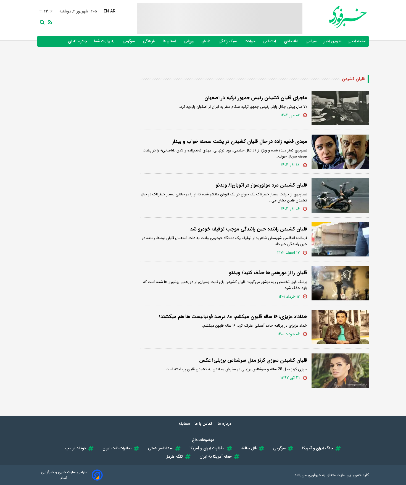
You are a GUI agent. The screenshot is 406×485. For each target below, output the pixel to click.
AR (112, 11)
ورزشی (189, 41)
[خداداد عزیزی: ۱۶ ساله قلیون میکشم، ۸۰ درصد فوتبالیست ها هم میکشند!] (340, 327)
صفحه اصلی (357, 41)
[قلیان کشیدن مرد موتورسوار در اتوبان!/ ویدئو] (340, 195)
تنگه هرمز (175, 456)
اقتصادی (291, 41)
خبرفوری (314, 475)
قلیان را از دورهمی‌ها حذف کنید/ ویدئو (268, 273)
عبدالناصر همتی (160, 448)
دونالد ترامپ (75, 448)
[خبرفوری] (334, 17)
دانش (206, 41)
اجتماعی (270, 41)
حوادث (250, 41)
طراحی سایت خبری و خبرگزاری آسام (64, 475)
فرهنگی (149, 41)
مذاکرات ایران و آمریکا (207, 448)
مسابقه (184, 424)
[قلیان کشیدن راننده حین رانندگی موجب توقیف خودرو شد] (340, 239)
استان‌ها (170, 41)
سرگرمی (129, 41)
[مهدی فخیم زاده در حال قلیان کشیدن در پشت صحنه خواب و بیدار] (340, 152)
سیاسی (311, 41)
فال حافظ (249, 448)
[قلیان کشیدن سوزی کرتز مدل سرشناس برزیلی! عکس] (340, 370)
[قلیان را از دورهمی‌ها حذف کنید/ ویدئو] (340, 283)
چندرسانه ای (78, 41)
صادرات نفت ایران (116, 448)
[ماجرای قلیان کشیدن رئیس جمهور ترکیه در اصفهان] (340, 108)
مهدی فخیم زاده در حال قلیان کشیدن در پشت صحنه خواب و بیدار (239, 141)
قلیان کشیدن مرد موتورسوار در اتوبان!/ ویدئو (261, 185)
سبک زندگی (228, 41)
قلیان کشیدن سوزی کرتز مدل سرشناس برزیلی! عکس (253, 360)
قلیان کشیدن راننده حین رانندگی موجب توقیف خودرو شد (248, 229)
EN (106, 11)
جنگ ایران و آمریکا (317, 448)
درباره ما (225, 424)
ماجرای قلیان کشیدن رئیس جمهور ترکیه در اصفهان (255, 98)
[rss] (49, 21)
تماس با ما (203, 424)
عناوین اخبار (332, 41)
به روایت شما (105, 41)
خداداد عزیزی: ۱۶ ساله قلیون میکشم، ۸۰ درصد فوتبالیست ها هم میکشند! (233, 317)
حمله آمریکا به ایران (215, 456)
